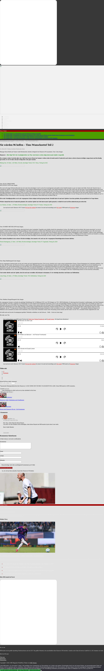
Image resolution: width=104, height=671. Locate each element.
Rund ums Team (20, 149)
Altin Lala (31, 319)
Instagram (5, 123)
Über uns (5, 128)
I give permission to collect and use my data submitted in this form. (19, 390)
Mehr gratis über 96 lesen (7, 392)
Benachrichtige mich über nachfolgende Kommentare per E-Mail (18, 465)
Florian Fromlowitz (39, 319)
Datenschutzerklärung (35, 670)
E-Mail (2, 455)
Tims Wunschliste (7, 378)
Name (1, 451)
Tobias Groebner (11, 149)
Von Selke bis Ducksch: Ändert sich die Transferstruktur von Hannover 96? (28, 564)
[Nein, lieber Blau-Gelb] (41, 670)
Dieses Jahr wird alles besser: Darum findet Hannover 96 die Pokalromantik (28, 570)
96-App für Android (30, 207)
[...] (22, 516)
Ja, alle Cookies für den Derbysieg (9, 670)
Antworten (6, 432)
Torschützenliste (7, 121)
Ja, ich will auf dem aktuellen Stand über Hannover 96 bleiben (18, 471)
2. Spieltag (6, 118)
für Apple (59, 207)
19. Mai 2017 (3, 149)
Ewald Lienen (50, 319)
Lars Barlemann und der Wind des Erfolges (18, 508)
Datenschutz (3, 660)
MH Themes (33, 663)
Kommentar (3, 441)
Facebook (5, 126)
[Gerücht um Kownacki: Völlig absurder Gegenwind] (27, 552)
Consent (4, 388)
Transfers (5, 377)
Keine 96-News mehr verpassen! (8, 381)
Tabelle (5, 119)
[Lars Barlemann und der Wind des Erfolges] (27, 503)
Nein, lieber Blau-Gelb (23, 670)
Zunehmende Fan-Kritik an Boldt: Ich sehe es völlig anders (23, 567)
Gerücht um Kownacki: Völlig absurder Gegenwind (21, 556)
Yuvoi (4, 122)
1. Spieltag (6, 116)
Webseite (2, 460)
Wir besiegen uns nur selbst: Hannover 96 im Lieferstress (22, 574)
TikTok (5, 125)
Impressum (3, 658)
